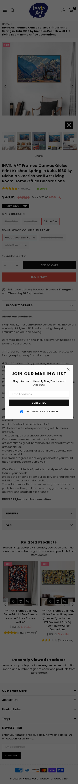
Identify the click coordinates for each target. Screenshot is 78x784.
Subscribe (39, 403)
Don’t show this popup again (41, 411)
